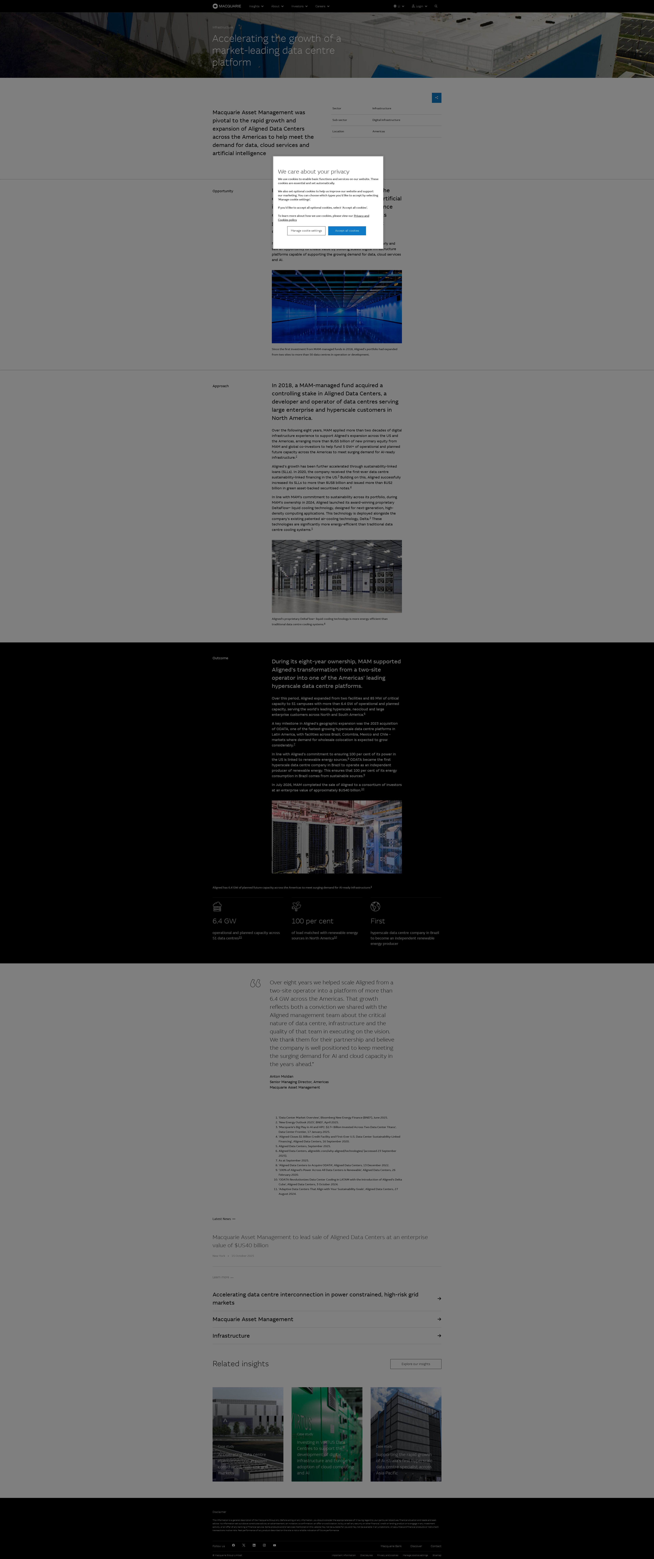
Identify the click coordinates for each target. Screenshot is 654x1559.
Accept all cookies (347, 230)
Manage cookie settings (306, 230)
